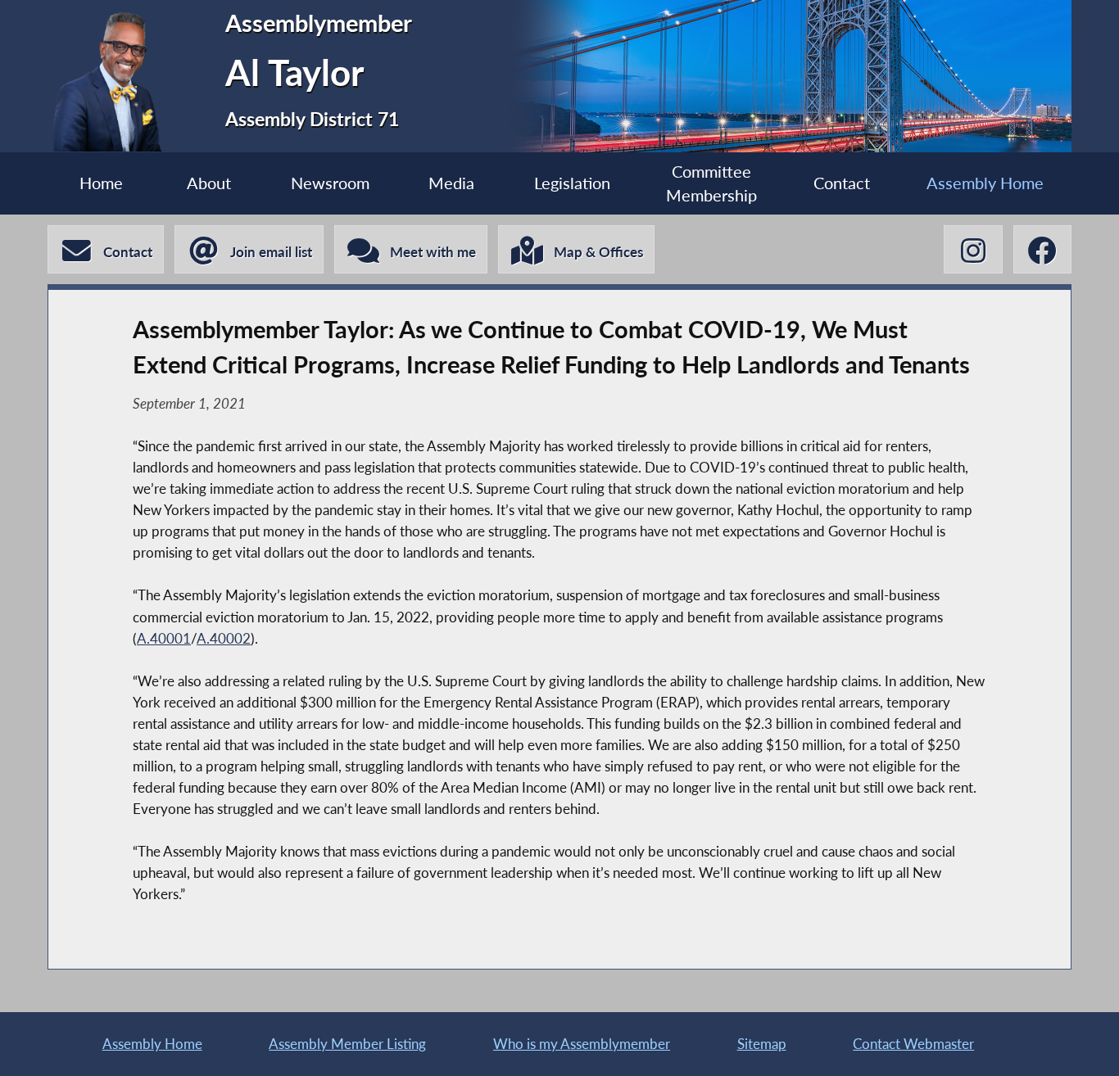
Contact (841, 183)
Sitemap (761, 1043)
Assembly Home (985, 183)
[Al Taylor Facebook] (1042, 249)
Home (101, 183)
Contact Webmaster (913, 1043)
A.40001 (164, 638)
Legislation (572, 183)
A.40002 (224, 638)
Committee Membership (711, 183)
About (209, 183)
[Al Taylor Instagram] (973, 249)
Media (451, 183)
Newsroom (330, 183)
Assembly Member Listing (347, 1043)
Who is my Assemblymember (581, 1043)
